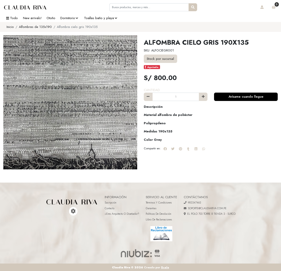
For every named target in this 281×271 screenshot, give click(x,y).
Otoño (51, 18)
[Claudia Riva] (25, 7)
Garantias (151, 208)
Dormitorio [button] (67, 18)
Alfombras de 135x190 (35, 26)
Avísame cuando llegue (246, 96)
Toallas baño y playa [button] (99, 18)
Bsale (165, 267)
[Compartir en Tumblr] (188, 148)
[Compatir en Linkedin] (196, 148)
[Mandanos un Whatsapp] (67, 211)
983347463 (194, 203)
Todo (14, 18)
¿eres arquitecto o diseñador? (122, 214)
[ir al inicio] (71, 198)
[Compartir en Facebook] (165, 148)
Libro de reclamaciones (159, 220)
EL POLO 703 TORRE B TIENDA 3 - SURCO (211, 214)
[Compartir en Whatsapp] (203, 148)
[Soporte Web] (73, 211)
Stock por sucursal (160, 58)
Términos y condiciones (159, 203)
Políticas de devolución (158, 214)
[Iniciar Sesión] (262, 7)
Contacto (109, 208)
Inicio (10, 26)
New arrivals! (32, 18)
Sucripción (110, 203)
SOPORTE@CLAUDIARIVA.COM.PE (207, 208)
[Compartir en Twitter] (172, 148)
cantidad (152, 90)
